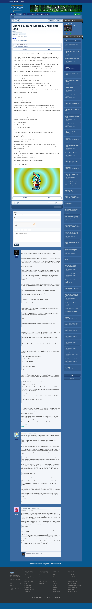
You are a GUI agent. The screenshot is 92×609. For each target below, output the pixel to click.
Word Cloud (71, 589)
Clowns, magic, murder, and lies (20, 40)
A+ (18, 20)
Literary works (24, 16)
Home (18, 16)
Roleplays (41, 583)
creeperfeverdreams (18, 32)
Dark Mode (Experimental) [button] (17, 569)
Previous (25, 49)
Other (55, 585)
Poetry (55, 587)
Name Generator (72, 579)
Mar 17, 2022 (36, 508)
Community (42, 577)
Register (72, 378)
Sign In (72, 375)
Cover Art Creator (73, 575)
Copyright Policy (29, 577)
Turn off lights (51, 20)
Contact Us (27, 579)
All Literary (56, 575)
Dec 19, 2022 (32, 251)
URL (29, 229)
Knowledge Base (72, 577)
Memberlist (27, 585)
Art (54, 577)
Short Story (31, 16)
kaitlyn (16, 255)
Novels (55, 583)
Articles (55, 579)
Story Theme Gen (72, 587)
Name (15, 212)
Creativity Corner (44, 581)
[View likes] (59, 251)
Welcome (41, 575)
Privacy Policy (28, 587)
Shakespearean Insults (74, 585)
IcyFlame (16, 437)
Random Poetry (72, 583)
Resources (42, 579)
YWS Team (27, 591)
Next (49, 49)
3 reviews (26, 36)
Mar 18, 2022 (33, 433)
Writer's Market (72, 591)
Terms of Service (29, 589)
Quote (25, 229)
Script (54, 589)
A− (13, 20)
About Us (27, 575)
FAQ (25, 583)
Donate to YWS (28, 581)
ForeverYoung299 (16, 512)
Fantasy (37, 16)
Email (15, 217)
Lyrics (54, 581)
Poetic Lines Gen (72, 581)
